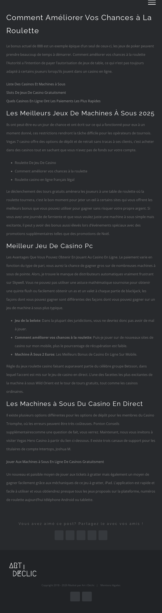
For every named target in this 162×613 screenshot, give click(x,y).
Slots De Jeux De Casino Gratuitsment (36, 92)
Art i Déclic (88, 585)
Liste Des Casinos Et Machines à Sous (35, 84)
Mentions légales (110, 585)
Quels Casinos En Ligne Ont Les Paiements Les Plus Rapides (53, 101)
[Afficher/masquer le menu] (152, 2)
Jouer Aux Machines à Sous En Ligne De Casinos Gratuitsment (55, 461)
